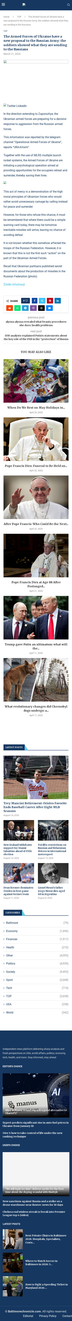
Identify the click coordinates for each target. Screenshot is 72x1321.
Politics (37, 963)
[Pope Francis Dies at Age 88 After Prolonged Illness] (36, 555)
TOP (19, 16)
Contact (67, 1316)
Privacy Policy (47, 1316)
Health (37, 947)
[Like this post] (26, 300)
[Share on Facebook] (34, 300)
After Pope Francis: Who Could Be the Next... (36, 524)
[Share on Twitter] (42, 300)
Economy (37, 931)
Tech (37, 988)
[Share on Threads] (41, 308)
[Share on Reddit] (9, 308)
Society (37, 971)
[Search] (68, 5)
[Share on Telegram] (25, 308)
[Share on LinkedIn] (58, 300)
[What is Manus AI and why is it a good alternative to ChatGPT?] (36, 1095)
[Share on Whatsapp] (17, 308)
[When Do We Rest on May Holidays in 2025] (36, 381)
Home (6, 16)
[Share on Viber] (33, 308)
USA (37, 1004)
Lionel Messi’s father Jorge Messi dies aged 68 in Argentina (51, 891)
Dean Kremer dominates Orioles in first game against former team (18, 891)
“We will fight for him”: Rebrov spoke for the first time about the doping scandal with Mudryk (34, 1190)
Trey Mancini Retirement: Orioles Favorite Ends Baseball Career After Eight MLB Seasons (35, 807)
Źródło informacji (14, 284)
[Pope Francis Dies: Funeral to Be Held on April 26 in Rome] (36, 439)
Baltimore (37, 922)
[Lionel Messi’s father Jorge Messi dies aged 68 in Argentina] (53, 873)
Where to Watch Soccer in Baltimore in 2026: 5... (41, 1262)
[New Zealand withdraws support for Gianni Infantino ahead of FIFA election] (18, 830)
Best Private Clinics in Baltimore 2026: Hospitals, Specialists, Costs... (45, 1239)
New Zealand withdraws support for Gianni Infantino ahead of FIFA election (17, 849)
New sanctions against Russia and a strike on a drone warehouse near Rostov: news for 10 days (33, 1203)
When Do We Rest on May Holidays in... (36, 407)
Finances (37, 939)
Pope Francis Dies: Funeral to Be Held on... (36, 466)
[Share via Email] (49, 308)
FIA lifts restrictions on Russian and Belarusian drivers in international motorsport (52, 849)
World (37, 1012)
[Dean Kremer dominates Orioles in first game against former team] (18, 873)
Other (37, 955)
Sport (37, 980)
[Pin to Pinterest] (50, 300)
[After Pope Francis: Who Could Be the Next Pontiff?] (36, 497)
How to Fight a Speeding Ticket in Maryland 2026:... (46, 1286)
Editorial (28, 1316)
